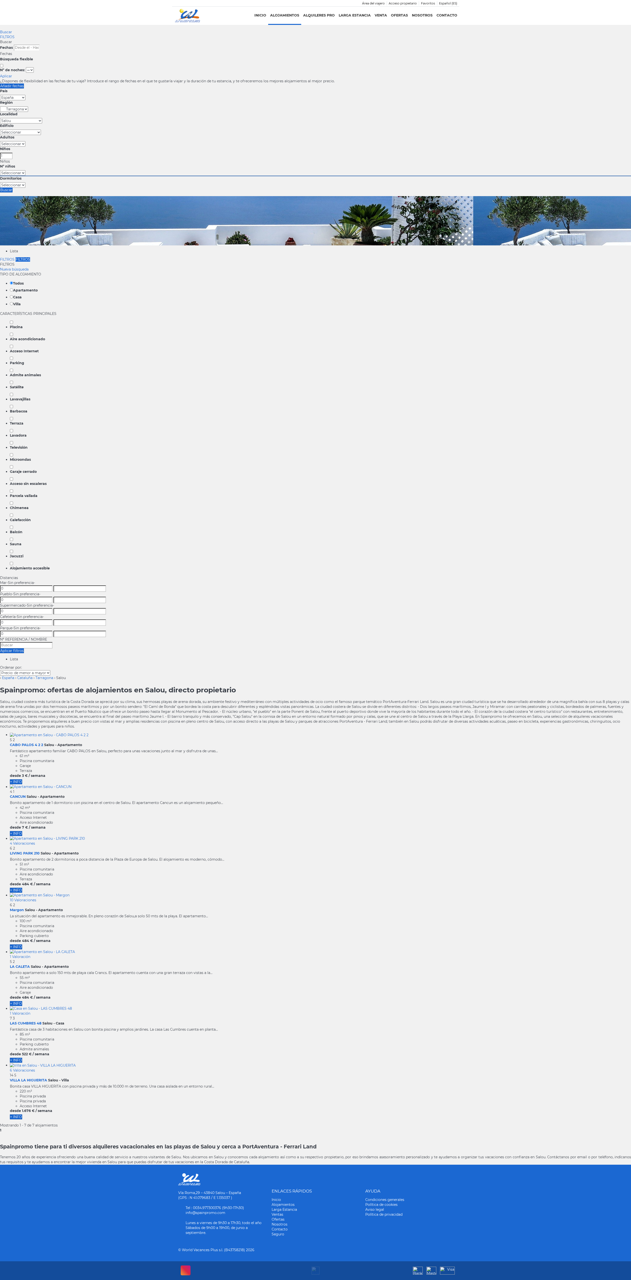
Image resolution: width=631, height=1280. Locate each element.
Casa (17, 297)
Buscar (6, 32)
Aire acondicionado (27, 339)
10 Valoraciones (23, 900)
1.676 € (28, 1111)
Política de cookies (381, 1204)
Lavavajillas (20, 399)
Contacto (447, 15)
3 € (25, 775)
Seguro (278, 1234)
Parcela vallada (23, 496)
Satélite (17, 387)
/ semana (37, 775)
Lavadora (18, 435)
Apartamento (25, 290)
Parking (17, 363)
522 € (27, 1054)
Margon (17, 910)
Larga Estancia (355, 15)
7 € (25, 827)
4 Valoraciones (22, 843)
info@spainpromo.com (205, 1213)
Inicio (260, 15)
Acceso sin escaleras (28, 483)
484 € (27, 884)
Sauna (15, 544)
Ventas (277, 1214)
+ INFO (16, 782)
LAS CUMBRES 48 (25, 1023)
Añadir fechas (12, 86)
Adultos (7, 137)
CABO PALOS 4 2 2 (26, 745)
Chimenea (19, 508)
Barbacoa (18, 411)
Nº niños (7, 166)
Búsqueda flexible (17, 59)
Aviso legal (374, 1209)
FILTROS (7, 37)
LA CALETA (20, 966)
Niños (5, 149)
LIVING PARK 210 (25, 853)
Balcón (16, 532)
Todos (18, 283)
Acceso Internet (24, 351)
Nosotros (422, 15)
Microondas (20, 459)
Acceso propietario (403, 3)
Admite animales (25, 375)
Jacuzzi (16, 556)
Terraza (16, 423)
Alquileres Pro (319, 15)
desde (15, 775)
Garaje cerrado (23, 471)
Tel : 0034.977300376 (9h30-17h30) (215, 1208)
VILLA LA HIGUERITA (28, 1080)
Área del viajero (373, 3)
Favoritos (428, 3)
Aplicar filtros (12, 651)
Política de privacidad (384, 1214)
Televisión (19, 447)
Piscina (16, 327)
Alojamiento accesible (30, 568)
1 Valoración (20, 957)
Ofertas (399, 15)
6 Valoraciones (22, 1070)
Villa (17, 304)
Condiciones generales (384, 1199)
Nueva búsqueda (14, 269)
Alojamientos (284, 15)
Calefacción (20, 520)
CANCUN (18, 796)
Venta (381, 15)
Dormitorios (10, 178)
